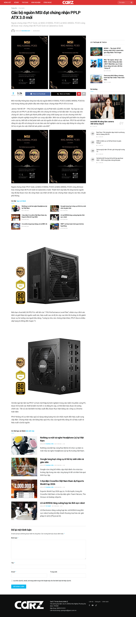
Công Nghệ (21, 8)
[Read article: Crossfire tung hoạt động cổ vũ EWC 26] (15, 226)
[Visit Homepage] (68, 2)
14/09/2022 (108, 70)
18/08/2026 (26, 226)
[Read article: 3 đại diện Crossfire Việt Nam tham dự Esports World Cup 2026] (15, 217)
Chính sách (105, 601)
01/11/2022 (108, 82)
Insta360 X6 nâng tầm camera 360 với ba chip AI (102, 122)
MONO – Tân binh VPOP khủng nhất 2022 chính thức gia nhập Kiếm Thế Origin (114, 50)
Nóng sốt (7, 2)
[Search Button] (132, 2)
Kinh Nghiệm (35, 2)
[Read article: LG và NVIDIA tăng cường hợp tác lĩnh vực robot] (54, 217)
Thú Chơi (25, 2)
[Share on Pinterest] (79, 94)
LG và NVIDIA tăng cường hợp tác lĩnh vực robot (62, 503)
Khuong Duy (26, 31)
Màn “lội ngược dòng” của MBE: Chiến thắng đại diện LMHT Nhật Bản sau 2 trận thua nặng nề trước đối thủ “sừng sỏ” (113, 64)
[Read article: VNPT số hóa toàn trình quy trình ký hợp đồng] (54, 226)
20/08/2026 (26, 219)
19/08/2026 (64, 219)
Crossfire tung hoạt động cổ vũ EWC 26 (34, 224)
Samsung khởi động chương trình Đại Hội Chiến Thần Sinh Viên (114, 78)
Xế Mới (16, 2)
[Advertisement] (107, 22)
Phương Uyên (49, 444)
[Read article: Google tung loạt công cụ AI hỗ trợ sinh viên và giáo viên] (54, 208)
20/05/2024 (36, 31)
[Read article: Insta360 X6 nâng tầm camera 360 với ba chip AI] (107, 106)
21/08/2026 (26, 210)
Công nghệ (47, 2)
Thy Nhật (48, 506)
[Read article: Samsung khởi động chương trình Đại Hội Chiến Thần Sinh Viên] (96, 79)
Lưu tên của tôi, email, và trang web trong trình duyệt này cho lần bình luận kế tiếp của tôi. (42, 580)
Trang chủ (14, 8)
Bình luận (15, 538)
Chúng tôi (97, 601)
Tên (13, 563)
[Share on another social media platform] (84, 94)
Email (13, 572)
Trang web (53, 572)
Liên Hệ (91, 601)
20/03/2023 (108, 55)
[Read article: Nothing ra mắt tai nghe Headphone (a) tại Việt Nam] (15, 208)
